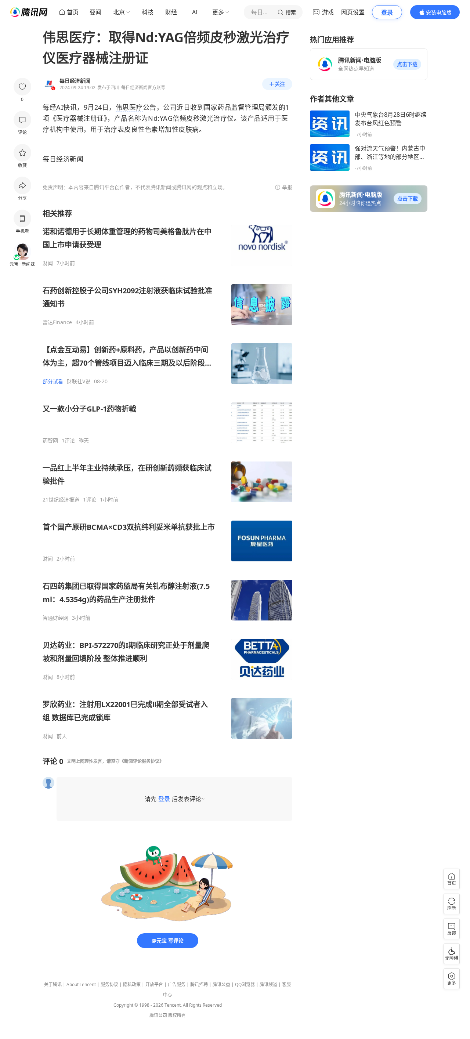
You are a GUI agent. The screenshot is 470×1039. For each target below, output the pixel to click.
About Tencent (81, 984)
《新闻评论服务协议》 (142, 761)
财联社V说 (78, 381)
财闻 (48, 263)
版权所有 (177, 1015)
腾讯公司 (158, 1015)
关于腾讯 (53, 984)
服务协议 (109, 984)
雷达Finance (57, 322)
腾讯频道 (268, 984)
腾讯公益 (221, 984)
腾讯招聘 (199, 984)
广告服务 (176, 984)
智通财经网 (55, 617)
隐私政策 (132, 984)
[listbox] (167, 474)
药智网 (50, 440)
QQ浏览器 (245, 984)
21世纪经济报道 (61, 499)
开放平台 (154, 984)
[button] (407, 64)
